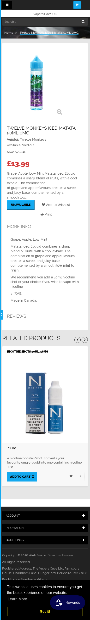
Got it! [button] (45, 611)
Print (48, 214)
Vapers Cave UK (45, 14)
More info (19, 226)
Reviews (16, 316)
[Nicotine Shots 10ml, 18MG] (45, 400)
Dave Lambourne (60, 555)
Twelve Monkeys (33, 139)
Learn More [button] (17, 599)
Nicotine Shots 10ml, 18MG (27, 351)
